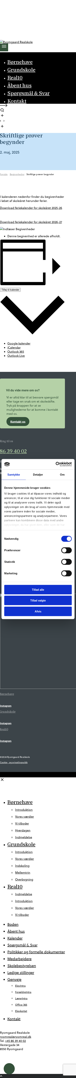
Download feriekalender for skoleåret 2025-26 (31, 208)
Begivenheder (17, 174)
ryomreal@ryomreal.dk (15, 1037)
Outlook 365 (15, 352)
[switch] (66, 550)
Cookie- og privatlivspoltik (13, 762)
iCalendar (14, 347)
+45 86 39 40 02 (15, 1041)
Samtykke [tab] (13, 474)
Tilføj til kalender (10, 289)
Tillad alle (38, 589)
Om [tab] (62, 474)
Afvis (38, 611)
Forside (4, 174)
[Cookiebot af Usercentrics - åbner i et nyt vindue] (55, 464)
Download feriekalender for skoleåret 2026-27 (31, 222)
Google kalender (18, 343)
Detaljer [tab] (38, 474)
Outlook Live (16, 356)
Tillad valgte (38, 600)
